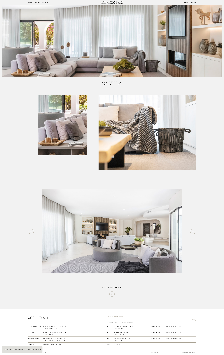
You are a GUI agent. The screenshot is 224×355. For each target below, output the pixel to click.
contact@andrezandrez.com (123, 338)
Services (37, 2)
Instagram (46, 345)
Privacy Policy (131, 322)
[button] (192, 231)
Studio (30, 2)
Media (186, 2)
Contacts (193, 2)
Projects (45, 2)
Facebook (54, 345)
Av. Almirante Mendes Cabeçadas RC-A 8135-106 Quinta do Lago (55, 327)
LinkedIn (61, 345)
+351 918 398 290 (119, 328)
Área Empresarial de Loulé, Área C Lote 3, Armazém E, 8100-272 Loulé (54, 339)
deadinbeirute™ (192, 352)
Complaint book (155, 352)
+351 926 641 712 (119, 340)
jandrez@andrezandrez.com (123, 332)
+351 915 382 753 (119, 334)
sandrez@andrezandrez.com (123, 326)
